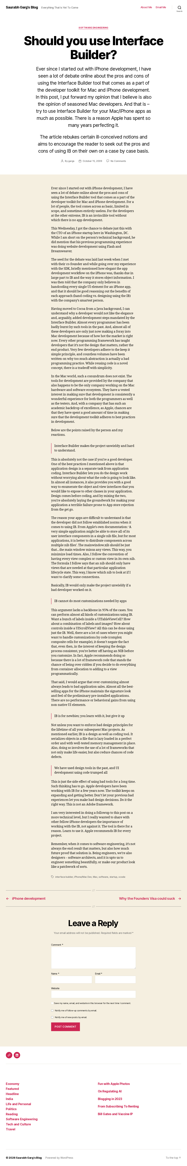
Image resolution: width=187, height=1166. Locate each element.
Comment (57, 945)
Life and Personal (18, 1104)
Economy (12, 1084)
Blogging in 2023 (110, 1099)
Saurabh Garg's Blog (22, 7)
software (103, 876)
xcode (121, 876)
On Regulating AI (110, 1091)
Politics (11, 1109)
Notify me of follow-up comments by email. (76, 1010)
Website (55, 988)
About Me (146, 7)
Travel (10, 1129)
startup (113, 876)
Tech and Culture (18, 1124)
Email (98, 973)
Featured (12, 1089)
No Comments (118, 161)
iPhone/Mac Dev (83, 876)
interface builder (64, 876)
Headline (12, 1094)
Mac (95, 876)
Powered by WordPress (59, 1157)
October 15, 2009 (92, 161)
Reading (12, 1114)
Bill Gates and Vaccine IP (115, 1114)
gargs (71, 161)
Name (55, 973)
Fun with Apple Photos (114, 1084)
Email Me (161, 7)
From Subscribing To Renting (118, 1106)
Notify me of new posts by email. (71, 1017)
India (9, 1099)
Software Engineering (93, 27)
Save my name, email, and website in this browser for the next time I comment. (92, 1003)
